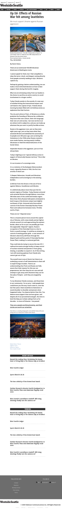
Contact (16, 483)
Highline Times (14, 345)
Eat (46, 9)
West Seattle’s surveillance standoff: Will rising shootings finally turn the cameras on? (25, 400)
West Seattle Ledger (17, 368)
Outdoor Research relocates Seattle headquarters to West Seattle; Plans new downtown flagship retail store (27, 390)
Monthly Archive (16, 487)
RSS (39, 482)
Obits (41, 9)
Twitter (53, 482)
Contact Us (11, 2)
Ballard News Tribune (15, 344)
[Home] (10, 7)
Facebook (44, 482)
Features (8, 9)
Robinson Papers (14, 347)
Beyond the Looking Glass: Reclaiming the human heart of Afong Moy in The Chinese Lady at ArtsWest (27, 360)
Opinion (22, 9)
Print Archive (16, 490)
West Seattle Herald (15, 349)
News (2, 9)
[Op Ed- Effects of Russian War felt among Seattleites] (27, 39)
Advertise (3, 2)
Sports (15, 9)
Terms (16, 492)
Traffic (52, 9)
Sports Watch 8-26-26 (17, 375)
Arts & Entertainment (32, 9)
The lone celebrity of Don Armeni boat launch (25, 381)
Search (17, 2)
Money (58, 9)
